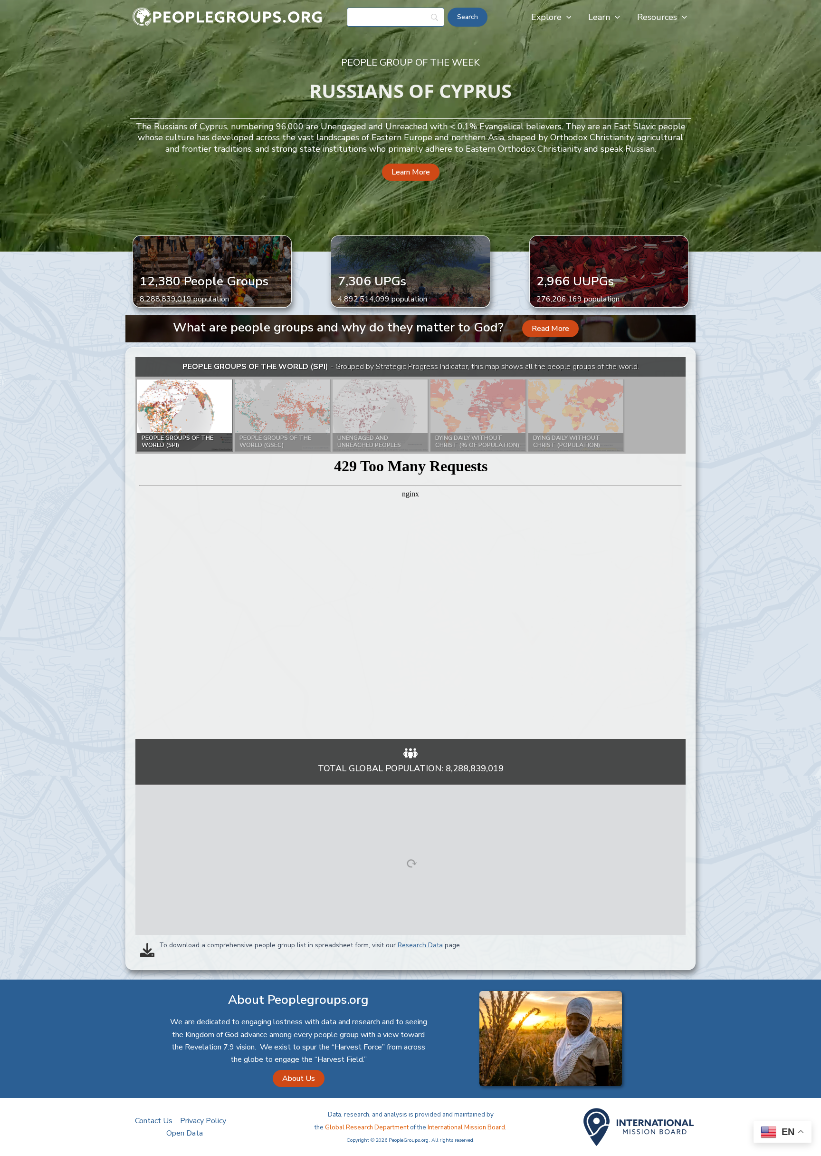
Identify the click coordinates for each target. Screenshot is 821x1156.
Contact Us (153, 1121)
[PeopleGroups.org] (228, 16)
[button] (567, 17)
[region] (410, 548)
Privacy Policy (203, 1121)
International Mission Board (466, 1127)
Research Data (420, 945)
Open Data (184, 1133)
